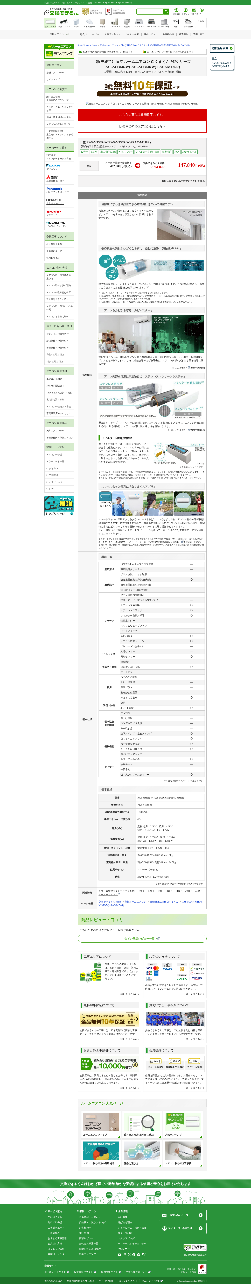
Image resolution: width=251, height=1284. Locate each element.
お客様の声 (85, 1228)
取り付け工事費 (54, 244)
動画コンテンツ (87, 1254)
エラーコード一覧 (55, 461)
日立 (51, 489)
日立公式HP (173, 542)
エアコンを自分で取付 (57, 316)
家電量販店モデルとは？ (58, 413)
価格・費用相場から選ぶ (58, 117)
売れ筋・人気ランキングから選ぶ (59, 109)
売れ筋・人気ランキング (92, 1222)
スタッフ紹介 (125, 1233)
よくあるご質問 (56, 1249)
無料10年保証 (53, 258)
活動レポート (125, 1249)
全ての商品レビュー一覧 (139, 938)
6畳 (132, 891)
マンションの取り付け (57, 334)
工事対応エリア (54, 251)
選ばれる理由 (125, 1222)
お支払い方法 (55, 1243)
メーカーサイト (107, 894)
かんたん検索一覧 (88, 1243)
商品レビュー (86, 1238)
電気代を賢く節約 (55, 399)
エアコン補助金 (54, 379)
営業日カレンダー (57, 1254)
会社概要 (122, 1217)
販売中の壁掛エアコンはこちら (140, 126)
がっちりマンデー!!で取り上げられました (169, 52)
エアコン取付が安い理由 (58, 285)
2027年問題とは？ (55, 385)
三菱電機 (53, 475)
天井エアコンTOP (55, 430)
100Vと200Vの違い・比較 (59, 392)
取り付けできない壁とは (58, 299)
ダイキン (53, 468)
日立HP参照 (180, 368)
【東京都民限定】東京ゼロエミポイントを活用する (59, 134)
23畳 (197, 891)
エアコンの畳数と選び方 (58, 124)
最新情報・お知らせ (90, 1217)
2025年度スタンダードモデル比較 (58, 157)
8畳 (141, 891)
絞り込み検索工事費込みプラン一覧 (57, 98)
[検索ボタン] (166, 12)
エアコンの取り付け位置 (58, 292)
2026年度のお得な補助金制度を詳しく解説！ (106, 52)
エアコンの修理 (54, 454)
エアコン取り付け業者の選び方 (58, 277)
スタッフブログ (126, 1238)
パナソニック (55, 482)
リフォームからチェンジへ (132, 1243)
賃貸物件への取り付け (57, 347)
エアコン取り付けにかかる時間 (59, 308)
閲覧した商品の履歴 (90, 1249)
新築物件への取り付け (57, 340)
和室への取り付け (55, 354)
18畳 (177, 891)
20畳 (187, 891)
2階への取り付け (54, 361)
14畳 (167, 891)
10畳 (150, 891)
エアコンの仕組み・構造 (58, 406)
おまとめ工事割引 (57, 1238)
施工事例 (84, 1233)
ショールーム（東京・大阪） (133, 1228)
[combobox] (150, 12)
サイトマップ (53, 79)
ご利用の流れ (55, 1217)
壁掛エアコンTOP (55, 72)
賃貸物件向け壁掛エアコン (59, 437)
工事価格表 (54, 1233)
